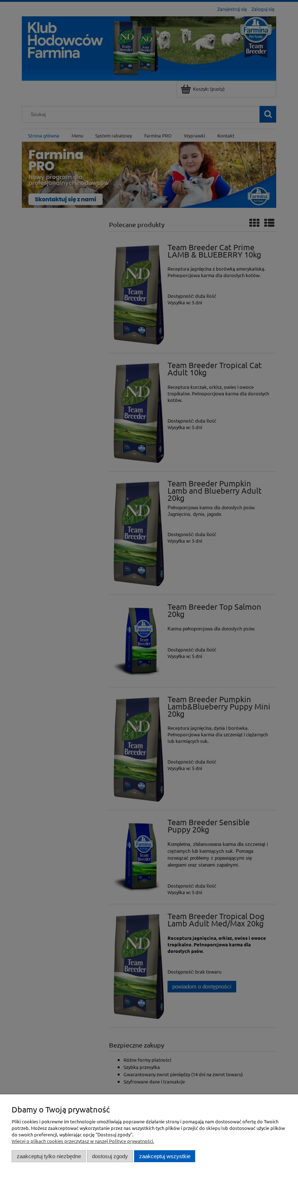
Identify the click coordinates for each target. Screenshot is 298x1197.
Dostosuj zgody (110, 1156)
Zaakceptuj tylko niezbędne (49, 1156)
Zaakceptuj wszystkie (164, 1156)
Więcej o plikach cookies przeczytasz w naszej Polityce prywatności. (83, 1141)
